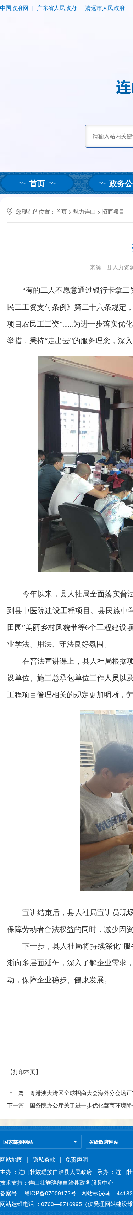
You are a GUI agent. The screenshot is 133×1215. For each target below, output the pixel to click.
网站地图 (11, 1159)
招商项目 (113, 211)
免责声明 (76, 1159)
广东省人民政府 (57, 8)
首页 (37, 183)
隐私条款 (44, 1159)
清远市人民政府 (105, 8)
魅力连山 (84, 211)
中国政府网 (14, 8)
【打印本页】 (24, 1072)
